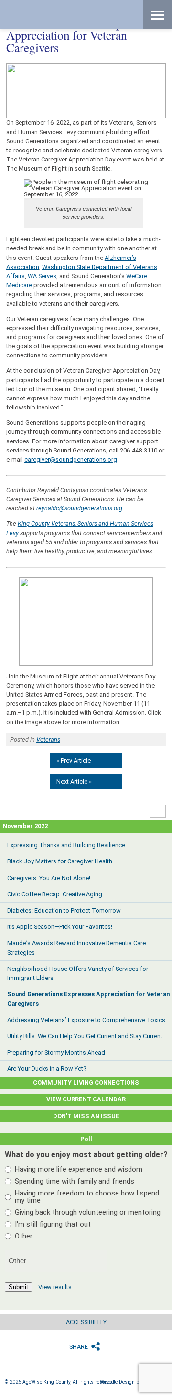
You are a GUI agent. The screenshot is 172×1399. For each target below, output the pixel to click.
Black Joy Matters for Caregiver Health (59, 861)
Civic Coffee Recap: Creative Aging (54, 894)
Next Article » (74, 781)
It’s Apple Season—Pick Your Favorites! (59, 926)
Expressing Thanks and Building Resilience (66, 845)
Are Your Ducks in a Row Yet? (46, 1068)
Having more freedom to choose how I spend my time (87, 1197)
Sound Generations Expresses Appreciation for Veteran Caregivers (88, 998)
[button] (158, 811)
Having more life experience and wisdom (78, 1169)
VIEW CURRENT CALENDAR (86, 1099)
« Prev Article (73, 760)
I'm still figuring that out (53, 1224)
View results (55, 1287)
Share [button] (78, 1346)
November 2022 (25, 825)
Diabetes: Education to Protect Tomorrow (64, 910)
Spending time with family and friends (74, 1181)
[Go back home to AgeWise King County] (62, 14)
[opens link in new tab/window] (86, 621)
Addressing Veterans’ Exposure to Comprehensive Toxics (86, 1019)
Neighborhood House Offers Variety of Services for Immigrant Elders (77, 973)
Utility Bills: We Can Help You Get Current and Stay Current (84, 1036)
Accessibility (86, 1321)
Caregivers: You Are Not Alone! (48, 878)
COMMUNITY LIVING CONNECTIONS (86, 1082)
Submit (18, 1287)
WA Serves (42, 276)
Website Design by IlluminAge (133, 1382)
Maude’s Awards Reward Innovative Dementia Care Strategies (76, 947)
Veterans (48, 739)
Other (23, 1236)
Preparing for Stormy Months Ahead (56, 1052)
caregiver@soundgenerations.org (70, 459)
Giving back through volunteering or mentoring (88, 1212)
